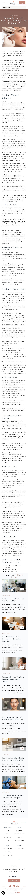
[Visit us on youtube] (17, 886)
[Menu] (3, 3)
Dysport (20, 141)
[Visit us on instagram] (14, 886)
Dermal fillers (6, 293)
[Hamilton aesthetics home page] (13, 3)
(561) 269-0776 (6, 7)
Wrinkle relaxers (6, 102)
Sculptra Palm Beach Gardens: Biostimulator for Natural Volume (13, 679)
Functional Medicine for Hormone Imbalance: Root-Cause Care (12, 639)
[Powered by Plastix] (17, 892)
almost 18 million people (15, 66)
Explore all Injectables (11, 569)
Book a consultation (11, 571)
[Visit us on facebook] (10, 886)
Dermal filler (5, 452)
